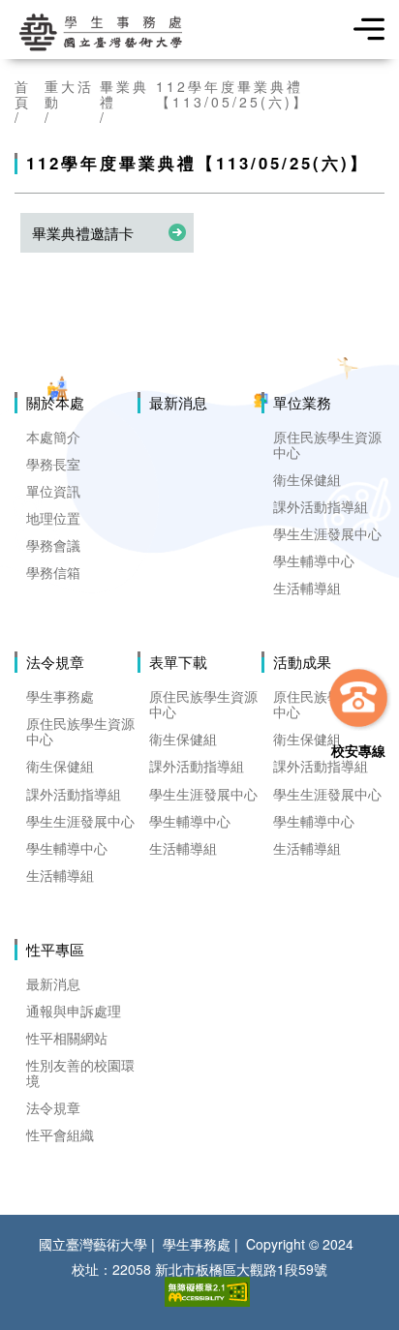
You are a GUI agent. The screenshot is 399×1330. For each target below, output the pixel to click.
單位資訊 (53, 491)
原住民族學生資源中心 (327, 444)
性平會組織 (60, 1134)
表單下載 (178, 662)
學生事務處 (60, 696)
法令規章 (55, 662)
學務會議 (53, 545)
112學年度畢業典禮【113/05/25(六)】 (232, 93)
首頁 (23, 93)
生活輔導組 (307, 587)
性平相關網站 (66, 1037)
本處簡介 (53, 436)
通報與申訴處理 (73, 1010)
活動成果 (302, 662)
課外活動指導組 (320, 506)
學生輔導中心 (313, 560)
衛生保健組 (307, 479)
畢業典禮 (124, 93)
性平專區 (55, 949)
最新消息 (178, 402)
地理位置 (53, 518)
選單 (362, 29)
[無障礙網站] (207, 1292)
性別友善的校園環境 (80, 1072)
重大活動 (69, 93)
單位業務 (302, 402)
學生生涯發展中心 (327, 533)
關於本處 (55, 402)
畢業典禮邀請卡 (83, 232)
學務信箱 (53, 572)
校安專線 (358, 749)
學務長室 (53, 463)
